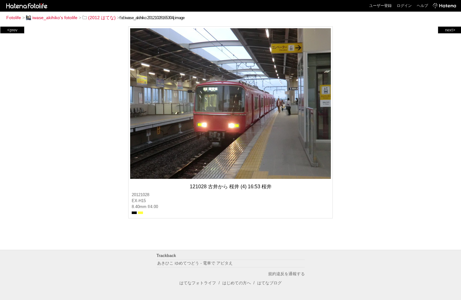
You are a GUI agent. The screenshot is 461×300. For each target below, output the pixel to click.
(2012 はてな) (102, 17)
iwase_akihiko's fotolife (54, 17)
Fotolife (13, 17)
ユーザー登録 (380, 5)
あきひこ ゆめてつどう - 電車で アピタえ (195, 263)
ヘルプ (422, 5)
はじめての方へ (236, 283)
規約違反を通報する (286, 273)
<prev (12, 30)
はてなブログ (269, 283)
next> (450, 30)
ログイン (404, 5)
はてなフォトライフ (197, 283)
